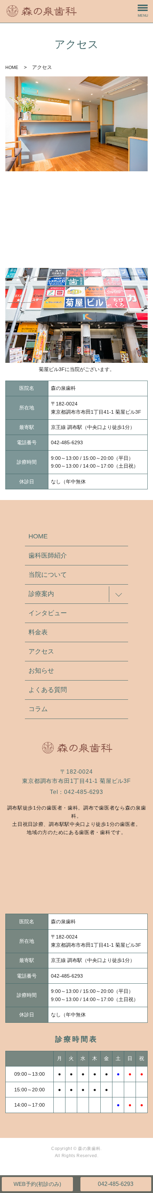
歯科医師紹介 (47, 555)
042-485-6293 (115, 1184)
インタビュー (47, 613)
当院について (47, 574)
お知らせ (41, 670)
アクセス (41, 651)
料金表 (38, 632)
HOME (11, 67)
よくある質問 (47, 689)
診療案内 (41, 593)
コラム (38, 709)
